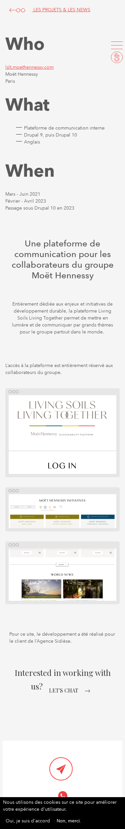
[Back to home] (117, 57)
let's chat (63, 690)
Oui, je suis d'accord (28, 821)
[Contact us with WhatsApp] (62, 795)
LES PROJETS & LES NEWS (61, 10)
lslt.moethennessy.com (29, 67)
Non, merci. (69, 820)
